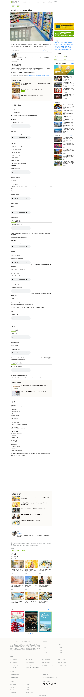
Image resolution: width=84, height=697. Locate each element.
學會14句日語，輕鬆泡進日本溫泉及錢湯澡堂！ (17, 601)
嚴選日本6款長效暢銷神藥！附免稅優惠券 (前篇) (32, 89)
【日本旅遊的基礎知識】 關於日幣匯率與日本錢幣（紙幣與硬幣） (36, 385)
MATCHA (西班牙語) (30, 665)
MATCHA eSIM (13, 667)
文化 (67, 59)
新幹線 (66, 49)
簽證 (60, 49)
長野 (59, 46)
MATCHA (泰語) (61, 659)
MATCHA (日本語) (13, 659)
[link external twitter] (47, 684)
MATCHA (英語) (29, 659)
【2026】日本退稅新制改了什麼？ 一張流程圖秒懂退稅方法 (34, 391)
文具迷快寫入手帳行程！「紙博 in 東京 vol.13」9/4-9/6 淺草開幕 (68, 78)
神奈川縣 (45, 652)
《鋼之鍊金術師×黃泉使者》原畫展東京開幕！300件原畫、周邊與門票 (68, 90)
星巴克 (69, 46)
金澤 (72, 44)
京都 (62, 42)
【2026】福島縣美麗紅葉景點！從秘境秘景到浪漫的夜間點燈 (68, 156)
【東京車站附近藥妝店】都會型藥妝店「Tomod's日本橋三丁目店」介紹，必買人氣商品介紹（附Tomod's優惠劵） (68, 164)
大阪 (59, 42)
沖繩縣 (60, 650)
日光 (66, 47)
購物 (13, 6)
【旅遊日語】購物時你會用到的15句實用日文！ (31, 520)
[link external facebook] (44, 684)
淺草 (63, 49)
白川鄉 (56, 47)
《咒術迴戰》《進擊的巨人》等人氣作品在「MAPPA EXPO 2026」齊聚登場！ (68, 96)
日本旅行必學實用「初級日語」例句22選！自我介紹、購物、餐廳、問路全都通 (35, 503)
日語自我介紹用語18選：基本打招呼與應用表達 (31, 515)
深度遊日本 (38, 2)
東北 (60, 47)
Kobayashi (19, 55)
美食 (57, 56)
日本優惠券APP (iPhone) (47, 665)
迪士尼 (69, 47)
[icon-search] (73, 2)
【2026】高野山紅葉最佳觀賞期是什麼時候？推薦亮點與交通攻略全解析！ (68, 151)
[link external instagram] (52, 684)
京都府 (45, 647)
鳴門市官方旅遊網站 (14, 677)
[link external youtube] (55, 684)
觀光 (57, 59)
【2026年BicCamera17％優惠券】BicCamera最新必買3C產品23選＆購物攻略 (35, 83)
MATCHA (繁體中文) (46, 659)
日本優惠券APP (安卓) (62, 665)
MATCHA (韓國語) (13, 662)
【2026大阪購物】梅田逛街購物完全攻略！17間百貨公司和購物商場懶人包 (68, 124)
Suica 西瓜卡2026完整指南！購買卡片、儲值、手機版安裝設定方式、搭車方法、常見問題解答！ (68, 106)
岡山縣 (60, 652)
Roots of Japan (46, 674)
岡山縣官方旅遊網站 (14, 674)
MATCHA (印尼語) (46, 662)
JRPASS (56, 44)
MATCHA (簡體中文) (30, 662)
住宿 (67, 56)
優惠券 (44, 2)
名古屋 (65, 42)
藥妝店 (23, 550)
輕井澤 (68, 44)
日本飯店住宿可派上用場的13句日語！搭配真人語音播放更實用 (17, 571)
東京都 (23, 90)
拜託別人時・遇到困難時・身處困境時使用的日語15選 (33, 509)
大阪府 (60, 644)
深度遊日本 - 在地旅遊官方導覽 (32, 667)
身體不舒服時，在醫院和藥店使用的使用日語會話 (32, 95)
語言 (18, 6)
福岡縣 (45, 650)
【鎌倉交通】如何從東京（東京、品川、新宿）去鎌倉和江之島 (68, 130)
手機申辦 (70, 49)
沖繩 (56, 42)
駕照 (63, 47)
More (49, 609)
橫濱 (56, 46)
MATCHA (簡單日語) (14, 665)
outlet (56, 49)
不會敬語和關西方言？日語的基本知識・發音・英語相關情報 (38, 75)
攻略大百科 (31, 2)
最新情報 (50, 2)
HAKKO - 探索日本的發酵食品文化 (50, 677)
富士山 (62, 46)
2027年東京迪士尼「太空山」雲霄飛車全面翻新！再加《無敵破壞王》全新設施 (68, 84)
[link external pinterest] (50, 684)
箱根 (66, 46)
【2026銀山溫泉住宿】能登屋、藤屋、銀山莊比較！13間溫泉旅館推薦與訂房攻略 (68, 139)
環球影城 (70, 42)
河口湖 (64, 44)
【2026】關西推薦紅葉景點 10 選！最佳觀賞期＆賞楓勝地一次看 (68, 145)
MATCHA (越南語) (62, 662)
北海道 (60, 44)
